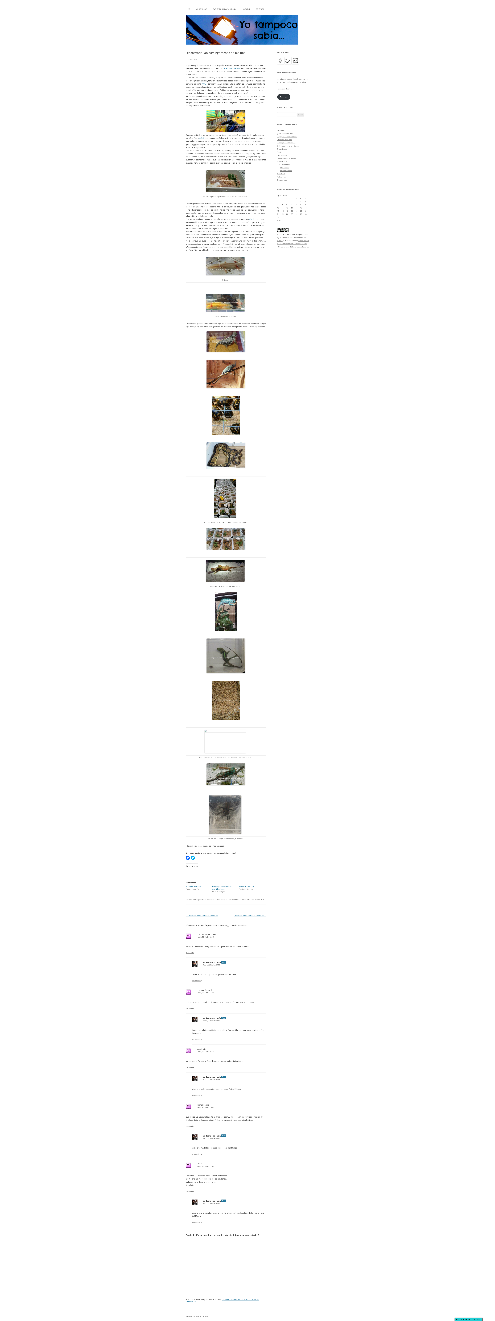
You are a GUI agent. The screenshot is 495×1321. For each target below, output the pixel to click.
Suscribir (283, 97)
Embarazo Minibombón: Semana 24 (202, 915)
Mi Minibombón (286, 170)
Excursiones (211, 899)
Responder (190, 953)
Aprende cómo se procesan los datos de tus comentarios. (222, 1300)
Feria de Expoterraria (231, 68)
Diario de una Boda (284, 140)
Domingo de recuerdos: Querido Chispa (222, 887)
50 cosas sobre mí (246, 886)
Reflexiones (282, 177)
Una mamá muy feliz (205, 990)
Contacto (260, 9)
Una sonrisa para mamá (207, 934)
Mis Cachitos (282, 161)
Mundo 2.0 (281, 174)
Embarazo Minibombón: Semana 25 (250, 915)
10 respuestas (191, 59)
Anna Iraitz (201, 1049)
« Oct (279, 220)
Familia (280, 152)
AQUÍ (204, 84)
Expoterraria (247, 899)
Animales (237, 899)
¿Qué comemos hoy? (285, 133)
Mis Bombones (201, 9)
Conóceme (245, 9)
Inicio (188, 9)
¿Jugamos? (281, 130)
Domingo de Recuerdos (286, 143)
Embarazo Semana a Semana (224, 9)
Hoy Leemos (282, 155)
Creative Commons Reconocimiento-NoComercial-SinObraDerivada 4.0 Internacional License (293, 243)
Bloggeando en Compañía (287, 136)
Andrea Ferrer (203, 1104)
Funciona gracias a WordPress (197, 1316)
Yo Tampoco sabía (212, 962)
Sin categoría (282, 180)
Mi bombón (284, 167)
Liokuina (200, 1163)
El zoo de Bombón (193, 886)
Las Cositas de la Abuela (286, 158)
